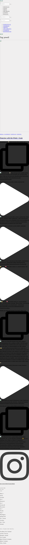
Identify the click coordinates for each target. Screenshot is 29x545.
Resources (5, 14)
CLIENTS (5, 12)
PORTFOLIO (7, 24)
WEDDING (19, 134)
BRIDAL (2, 134)
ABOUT (5, 9)
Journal (5, 8)
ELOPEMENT (7, 134)
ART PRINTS (6, 11)
